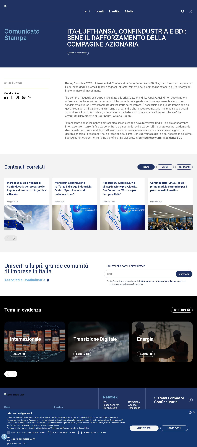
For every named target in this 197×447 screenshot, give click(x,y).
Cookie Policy (84, 428)
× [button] (194, 412)
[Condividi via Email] (29, 97)
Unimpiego (134, 402)
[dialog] (98, 428)
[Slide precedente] (8, 374)
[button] (66, 443)
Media (129, 11)
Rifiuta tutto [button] (174, 428)
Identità (114, 11)
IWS (105, 402)
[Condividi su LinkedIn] (6, 97)
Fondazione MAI (111, 405)
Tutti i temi (180, 309)
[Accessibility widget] (4, 437)
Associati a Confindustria (24, 280)
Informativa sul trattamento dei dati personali (161, 281)
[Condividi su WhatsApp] (23, 97)
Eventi (99, 11)
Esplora (17, 353)
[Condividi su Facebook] (12, 97)
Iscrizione (183, 274)
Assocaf (133, 405)
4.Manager (134, 408)
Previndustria (110, 408)
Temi (86, 11)
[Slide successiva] (14, 374)
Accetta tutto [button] (144, 428)
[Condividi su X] (17, 97)
